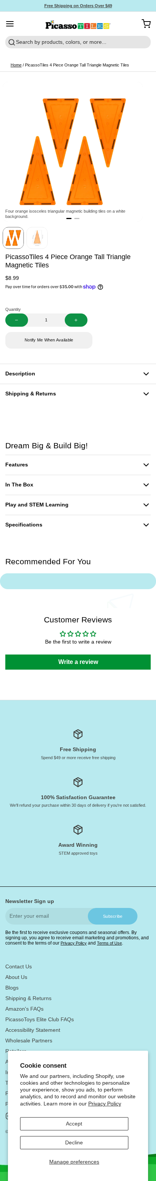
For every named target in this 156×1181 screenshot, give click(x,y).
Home (16, 65)
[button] (48, 340)
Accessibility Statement (32, 1030)
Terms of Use (109, 943)
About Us (16, 977)
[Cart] (143, 24)
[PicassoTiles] (78, 23)
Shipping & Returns (28, 998)
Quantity (13, 309)
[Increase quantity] (76, 320)
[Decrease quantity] (16, 320)
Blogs (12, 988)
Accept (74, 1124)
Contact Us (18, 966)
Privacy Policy (104, 1104)
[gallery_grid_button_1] (77, 218)
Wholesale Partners (28, 1040)
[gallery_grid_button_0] (69, 218)
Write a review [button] (78, 662)
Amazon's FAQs (24, 1009)
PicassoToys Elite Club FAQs (39, 1019)
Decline (74, 1142)
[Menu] (12, 24)
